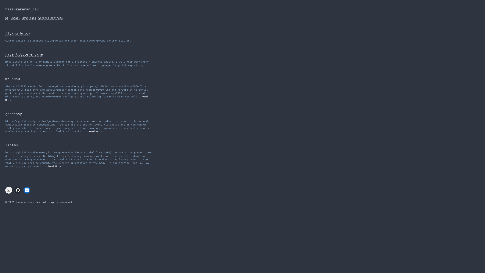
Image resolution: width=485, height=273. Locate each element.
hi (6, 17)
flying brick (17, 33)
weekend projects (50, 17)
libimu (11, 145)
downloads (29, 17)
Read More (95, 131)
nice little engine (24, 54)
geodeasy (13, 114)
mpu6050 (12, 79)
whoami (15, 17)
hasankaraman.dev (22, 9)
